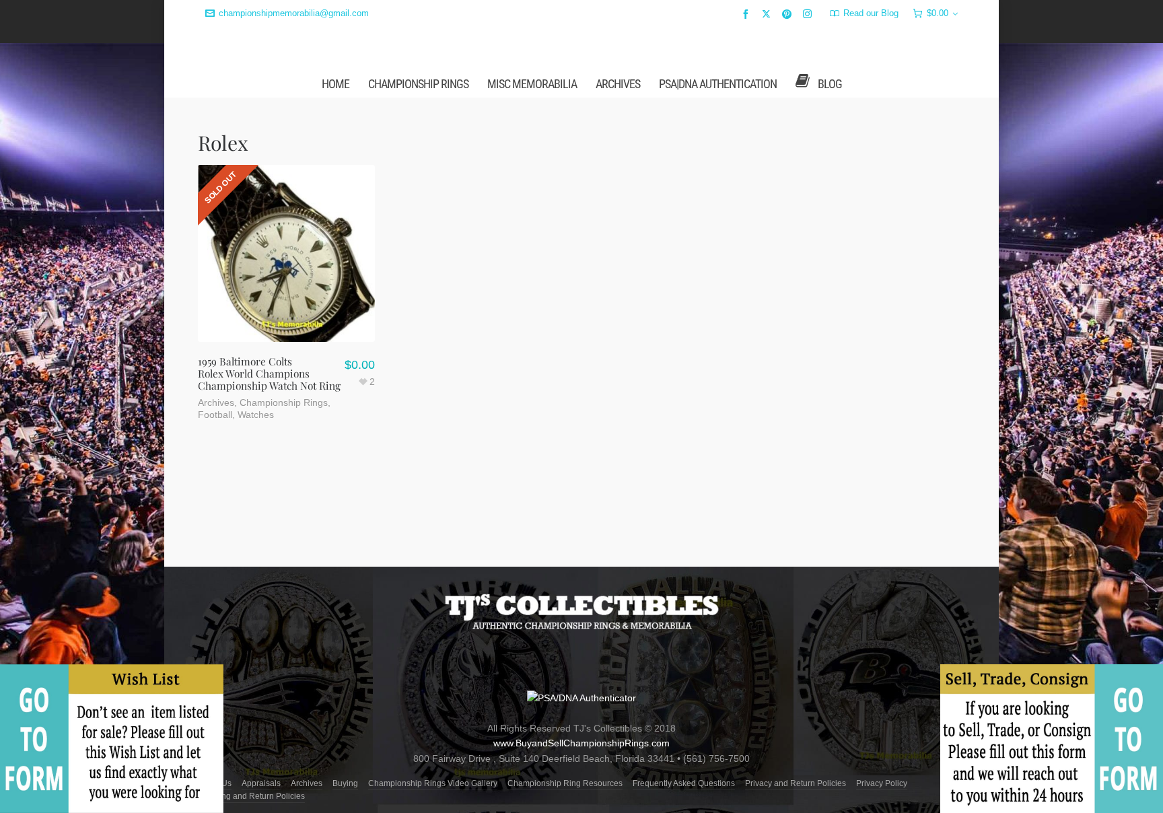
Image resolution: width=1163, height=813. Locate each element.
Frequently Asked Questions (684, 783)
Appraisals (261, 783)
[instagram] (809, 13)
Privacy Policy (881, 783)
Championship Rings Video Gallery (432, 783)
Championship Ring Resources (565, 783)
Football (215, 520)
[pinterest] (789, 14)
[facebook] (747, 14)
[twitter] (768, 13)
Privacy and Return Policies (795, 783)
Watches (256, 520)
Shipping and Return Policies (251, 796)
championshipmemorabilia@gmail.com (294, 13)
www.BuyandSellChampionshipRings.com (581, 743)
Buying (345, 783)
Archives (216, 508)
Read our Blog (870, 13)
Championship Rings (284, 508)
